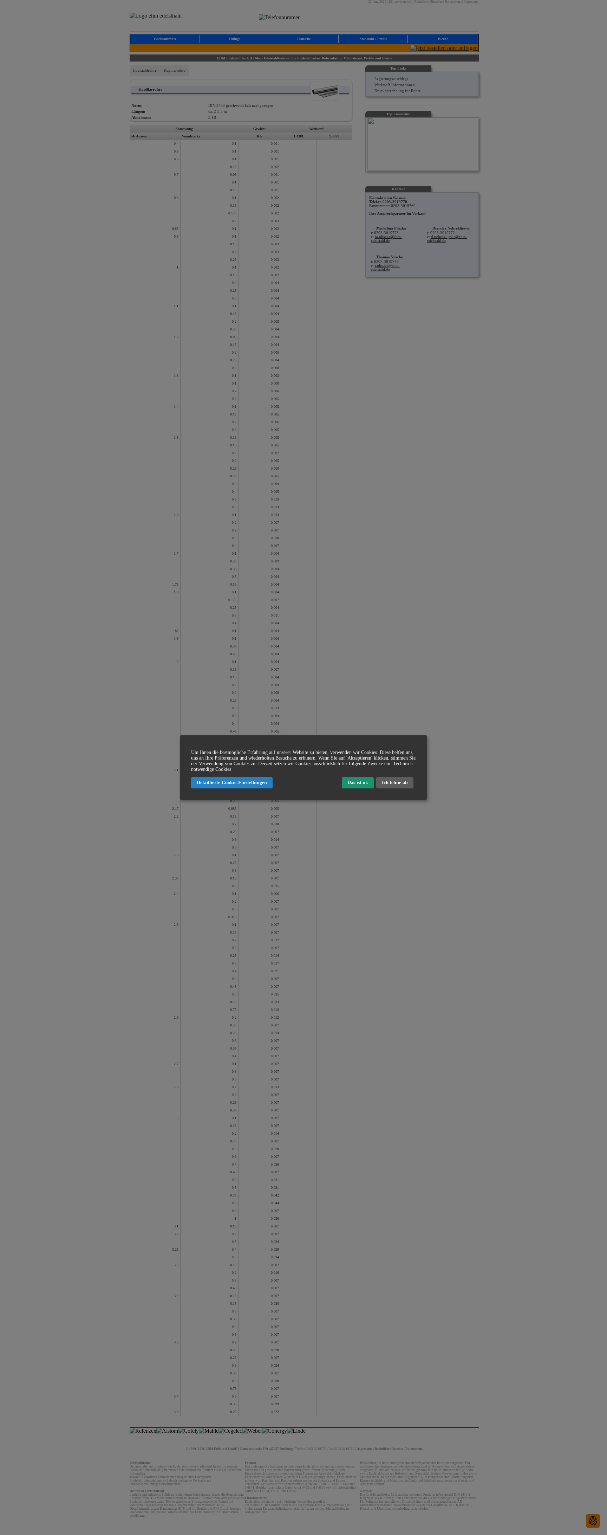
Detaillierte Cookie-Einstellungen (232, 782)
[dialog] (303, 767)
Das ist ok (357, 782)
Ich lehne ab (395, 782)
